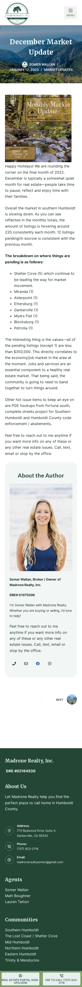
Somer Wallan (16, 889)
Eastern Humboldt (20, 954)
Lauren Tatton (17, 901)
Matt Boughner (18, 895)
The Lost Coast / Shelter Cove (31, 936)
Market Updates (58, 70)
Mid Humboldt (17, 942)
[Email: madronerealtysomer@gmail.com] (9, 860)
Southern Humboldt (22, 930)
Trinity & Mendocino (22, 960)
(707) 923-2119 (27, 849)
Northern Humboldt (22, 948)
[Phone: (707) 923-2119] (9, 846)
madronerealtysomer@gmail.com (40, 862)
